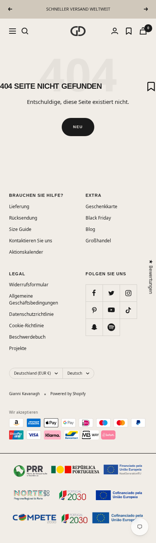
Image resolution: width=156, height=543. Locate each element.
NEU (78, 127)
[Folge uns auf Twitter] (111, 292)
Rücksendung (23, 218)
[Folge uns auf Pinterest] (94, 310)
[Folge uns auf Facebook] (94, 292)
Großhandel (98, 240)
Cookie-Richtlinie (26, 325)
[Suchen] (25, 31)
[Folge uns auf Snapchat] (94, 327)
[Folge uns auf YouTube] (111, 310)
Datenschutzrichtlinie (31, 314)
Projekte (18, 348)
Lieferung (19, 206)
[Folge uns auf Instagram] (128, 292)
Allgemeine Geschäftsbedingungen (33, 299)
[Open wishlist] (129, 31)
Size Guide (20, 229)
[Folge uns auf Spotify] (111, 327)
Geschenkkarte (101, 206)
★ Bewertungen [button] (151, 276)
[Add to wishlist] (151, 86)
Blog (90, 229)
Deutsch (74, 373)
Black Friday (98, 218)
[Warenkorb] (143, 31)
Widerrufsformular (28, 284)
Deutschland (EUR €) (32, 373)
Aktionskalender (26, 252)
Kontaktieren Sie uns (30, 240)
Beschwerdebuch (27, 337)
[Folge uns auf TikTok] (128, 310)
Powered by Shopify (68, 393)
